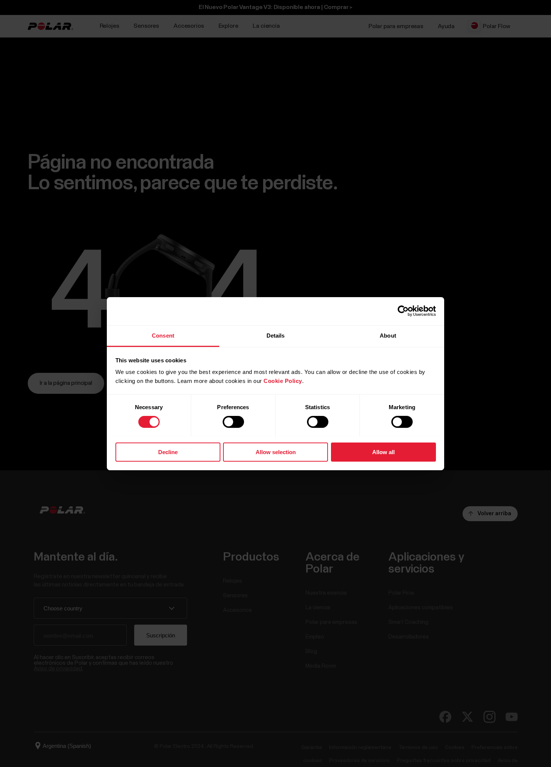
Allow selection (276, 452)
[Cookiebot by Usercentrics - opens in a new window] (403, 311)
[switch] (233, 422)
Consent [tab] (163, 335)
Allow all (383, 452)
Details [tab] (276, 335)
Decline (168, 452)
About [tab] (388, 335)
